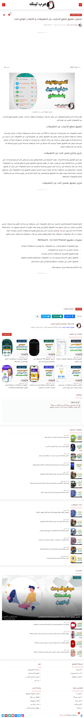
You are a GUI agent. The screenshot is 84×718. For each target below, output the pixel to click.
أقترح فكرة (77, 704)
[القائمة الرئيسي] (80, 4)
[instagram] (22, 715)
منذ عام (66, 435)
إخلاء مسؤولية (34, 701)
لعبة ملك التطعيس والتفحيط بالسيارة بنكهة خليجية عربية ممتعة (49, 483)
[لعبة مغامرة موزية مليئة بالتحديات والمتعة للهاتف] (76, 550)
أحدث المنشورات (75, 673)
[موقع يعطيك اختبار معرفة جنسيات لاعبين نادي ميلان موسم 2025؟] (76, 635)
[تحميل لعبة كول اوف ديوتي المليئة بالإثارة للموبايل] (76, 522)
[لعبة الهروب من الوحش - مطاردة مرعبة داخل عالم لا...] (76, 541)
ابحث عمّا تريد (34, 704)
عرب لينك (62, 715)
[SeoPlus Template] (81, 715)
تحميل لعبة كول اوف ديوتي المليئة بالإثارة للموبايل (54, 474)
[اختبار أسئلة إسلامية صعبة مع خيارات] (76, 559)
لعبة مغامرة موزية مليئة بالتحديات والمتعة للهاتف (54, 549)
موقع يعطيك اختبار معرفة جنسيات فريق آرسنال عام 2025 (51, 643)
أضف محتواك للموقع (32, 693)
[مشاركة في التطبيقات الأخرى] (37, 316)
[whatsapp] (9, 715)
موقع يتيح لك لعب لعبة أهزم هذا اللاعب (57, 446)
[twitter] (19, 715)
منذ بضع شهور (76, 357)
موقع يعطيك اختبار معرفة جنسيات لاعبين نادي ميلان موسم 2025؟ (49, 634)
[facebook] (16, 715)
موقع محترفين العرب (68, 327)
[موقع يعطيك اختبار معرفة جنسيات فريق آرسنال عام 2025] (76, 644)
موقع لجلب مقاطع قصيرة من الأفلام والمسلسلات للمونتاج (51, 624)
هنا (61, 231)
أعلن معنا (78, 701)
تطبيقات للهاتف (76, 15)
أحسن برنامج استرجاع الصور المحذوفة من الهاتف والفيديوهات (50, 465)
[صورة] (76, 438)
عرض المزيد (7, 334)
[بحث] (3, 4)
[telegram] (3, 715)
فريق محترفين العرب (32, 677)
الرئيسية (78, 669)
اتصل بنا (78, 693)
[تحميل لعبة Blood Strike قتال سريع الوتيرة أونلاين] (76, 532)
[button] (69, 316)
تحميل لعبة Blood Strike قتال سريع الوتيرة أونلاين (54, 531)
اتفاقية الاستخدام (33, 673)
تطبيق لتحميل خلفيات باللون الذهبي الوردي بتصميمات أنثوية (51, 652)
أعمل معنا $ (77, 697)
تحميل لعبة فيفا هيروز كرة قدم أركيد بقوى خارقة (55, 492)
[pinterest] (6, 715)
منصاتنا (79, 708)
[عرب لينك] (42, 4)
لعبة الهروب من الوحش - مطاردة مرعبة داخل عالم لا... (53, 540)
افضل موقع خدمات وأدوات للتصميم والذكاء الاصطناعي (59, 617)
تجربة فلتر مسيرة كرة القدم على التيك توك (57, 437)
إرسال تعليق (75, 402)
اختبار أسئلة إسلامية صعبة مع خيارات (58, 558)
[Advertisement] (42, 48)
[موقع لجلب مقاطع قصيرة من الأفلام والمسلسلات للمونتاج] (76, 625)
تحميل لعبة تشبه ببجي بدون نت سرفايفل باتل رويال (54, 456)
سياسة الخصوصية (33, 669)
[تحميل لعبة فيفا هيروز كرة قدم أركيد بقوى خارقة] (76, 513)
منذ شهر (65, 472)
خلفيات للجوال (76, 677)
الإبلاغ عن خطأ (34, 697)
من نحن (36, 680)
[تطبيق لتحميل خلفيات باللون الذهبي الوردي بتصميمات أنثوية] (76, 653)
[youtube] (12, 715)
